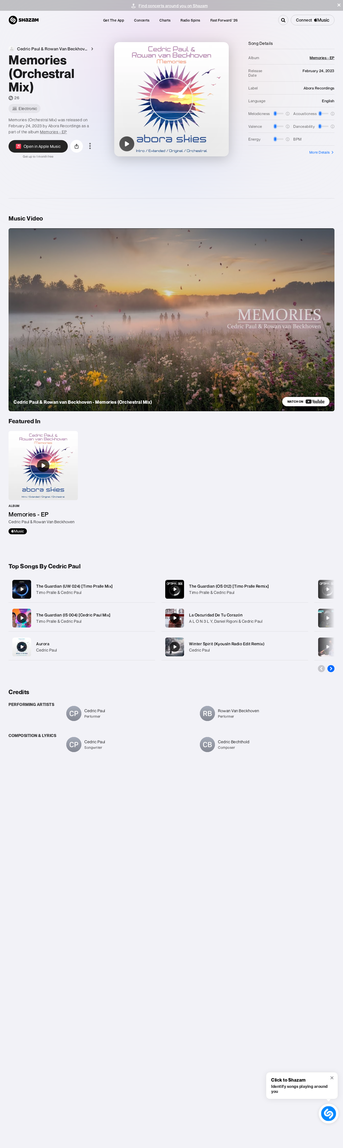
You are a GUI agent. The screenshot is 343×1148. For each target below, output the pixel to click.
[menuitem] (113, 20)
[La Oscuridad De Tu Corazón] (234, 618)
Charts (164, 20)
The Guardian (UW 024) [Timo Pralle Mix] (74, 586)
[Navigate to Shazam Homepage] (24, 20)
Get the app (113, 20)
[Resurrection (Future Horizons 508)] (328, 647)
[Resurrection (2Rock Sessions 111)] (328, 618)
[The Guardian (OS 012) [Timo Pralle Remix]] (234, 589)
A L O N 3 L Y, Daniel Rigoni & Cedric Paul (225, 621)
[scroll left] (321, 668)
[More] (148, 589)
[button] (338, 5)
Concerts (141, 20)
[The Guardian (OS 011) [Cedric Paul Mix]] (328, 589)
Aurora (42, 643)
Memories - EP (53, 131)
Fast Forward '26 (224, 20)
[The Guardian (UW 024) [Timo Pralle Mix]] (82, 589)
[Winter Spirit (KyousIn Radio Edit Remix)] (234, 647)
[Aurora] (82, 647)
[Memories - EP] (43, 482)
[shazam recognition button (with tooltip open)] (328, 1113)
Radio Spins (190, 20)
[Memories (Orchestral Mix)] (126, 143)
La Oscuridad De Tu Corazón (216, 614)
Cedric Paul (46, 650)
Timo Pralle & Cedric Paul (59, 592)
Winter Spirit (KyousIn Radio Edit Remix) (226, 643)
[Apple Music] (18, 531)
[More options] (90, 146)
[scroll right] (330, 668)
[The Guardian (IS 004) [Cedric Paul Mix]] (82, 618)
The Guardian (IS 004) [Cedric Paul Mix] (73, 614)
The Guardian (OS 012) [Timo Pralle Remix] (229, 586)
